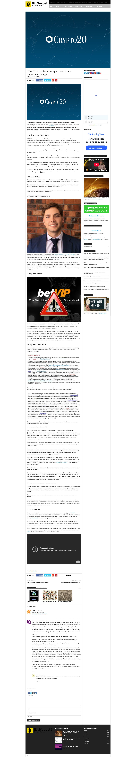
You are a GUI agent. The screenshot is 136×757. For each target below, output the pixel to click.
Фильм (96, 2)
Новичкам (84, 2)
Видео (58, 2)
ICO (32, 9)
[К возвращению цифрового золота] (65, 595)
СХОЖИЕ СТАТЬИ (31, 587)
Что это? (90, 2)
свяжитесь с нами (102, 313)
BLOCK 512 (72, 513)
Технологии (88, 6)
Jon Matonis (35, 518)
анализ (28, 531)
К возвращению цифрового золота (64, 602)
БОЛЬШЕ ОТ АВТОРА (41, 587)
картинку (85, 239)
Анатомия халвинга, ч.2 (100, 286)
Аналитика (64, 2)
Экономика (68, 6)
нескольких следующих (61, 462)
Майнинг (71, 2)
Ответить (37, 681)
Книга (101, 2)
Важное (77, 2)
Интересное (99, 6)
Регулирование (87, 739)
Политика (59, 6)
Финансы (85, 734)
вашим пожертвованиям (98, 199)
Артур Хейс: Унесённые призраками (32, 602)
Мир (51, 6)
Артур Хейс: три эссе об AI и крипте (49, 602)
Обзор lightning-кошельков (95, 276)
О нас (105, 2)
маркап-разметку (97, 239)
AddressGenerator (87, 258)
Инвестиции (78, 6)
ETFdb (85, 262)
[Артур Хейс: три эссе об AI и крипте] (50, 595)
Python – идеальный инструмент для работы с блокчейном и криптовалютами (71, 732)
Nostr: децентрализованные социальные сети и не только (70, 745)
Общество (86, 743)
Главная (28, 9)
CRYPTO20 (51, 125)
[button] (108, 6)
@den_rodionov (33, 570)
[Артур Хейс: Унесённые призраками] (34, 595)
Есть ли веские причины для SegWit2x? (38, 582)
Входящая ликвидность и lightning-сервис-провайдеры (72, 738)
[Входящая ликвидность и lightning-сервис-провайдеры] (58, 740)
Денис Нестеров (31, 76)
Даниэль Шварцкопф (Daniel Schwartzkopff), (65, 254)
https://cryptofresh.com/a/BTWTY (39, 614)
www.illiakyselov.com (88, 286)
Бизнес (85, 737)
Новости (52, 2)
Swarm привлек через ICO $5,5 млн (71, 582)
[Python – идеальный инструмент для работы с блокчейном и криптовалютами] (58, 733)
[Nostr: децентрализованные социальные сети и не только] (58, 747)
